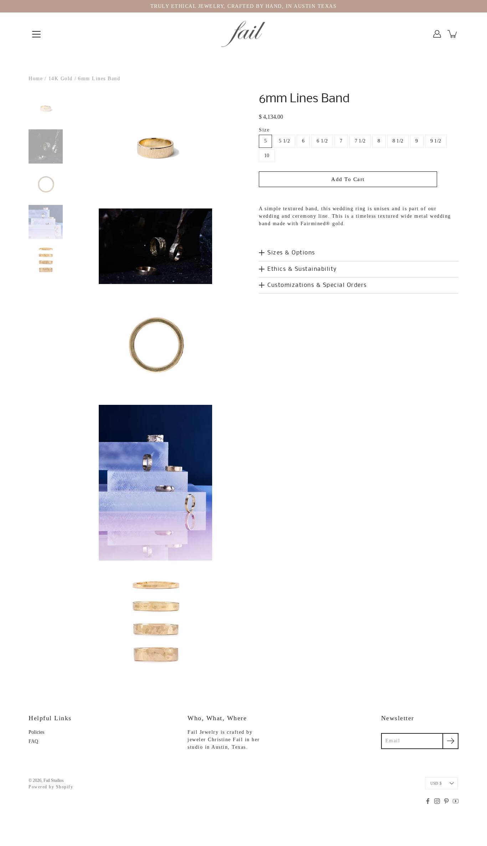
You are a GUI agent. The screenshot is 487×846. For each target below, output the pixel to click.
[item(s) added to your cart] (452, 34)
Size (264, 130)
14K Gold (60, 78)
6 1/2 (322, 141)
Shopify (64, 786)
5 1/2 (284, 141)
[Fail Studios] (243, 34)
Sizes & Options (291, 253)
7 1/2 (360, 141)
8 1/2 (398, 141)
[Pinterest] (446, 801)
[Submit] (450, 741)
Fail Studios (53, 780)
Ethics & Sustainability (302, 269)
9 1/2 (435, 141)
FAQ (33, 741)
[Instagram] (437, 801)
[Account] (437, 34)
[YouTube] (455, 801)
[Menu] (36, 34)
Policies (36, 732)
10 (267, 155)
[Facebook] (428, 801)
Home (36, 78)
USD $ (436, 783)
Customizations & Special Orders (317, 285)
